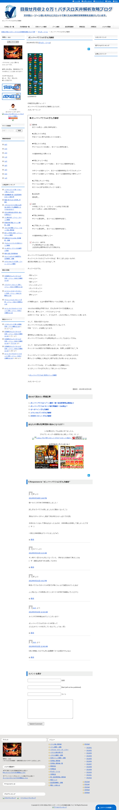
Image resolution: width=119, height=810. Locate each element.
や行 (5, 174)
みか (34, 608)
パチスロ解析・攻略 (56, 755)
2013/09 (89, 769)
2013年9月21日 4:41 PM (38, 581)
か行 (5, 149)
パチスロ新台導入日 (56, 752)
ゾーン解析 (55, 27)
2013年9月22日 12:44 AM (38, 612)
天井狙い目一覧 (9, 27)
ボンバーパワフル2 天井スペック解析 (43, 375)
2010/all (87, 787)
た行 (5, 157)
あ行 (5, 144)
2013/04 (89, 756)
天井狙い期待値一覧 (56, 763)
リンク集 (77, 1)
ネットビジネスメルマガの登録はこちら (15, 778)
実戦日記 (82, 27)
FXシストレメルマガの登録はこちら (14, 772)
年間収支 (53, 769)
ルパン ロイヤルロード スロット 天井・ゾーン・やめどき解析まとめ (13, 311)
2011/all (86, 784)
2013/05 (89, 759)
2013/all (87, 744)
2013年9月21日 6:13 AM (38, 553)
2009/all (87, 790)
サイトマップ (99, 1)
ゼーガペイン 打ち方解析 (39, 409)
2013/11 (89, 775)
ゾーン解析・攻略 (55, 747)
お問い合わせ (87, 1)
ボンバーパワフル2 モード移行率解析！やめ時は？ (49, 406)
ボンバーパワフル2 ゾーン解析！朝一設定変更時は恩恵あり (52, 403)
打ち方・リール (44, 43)
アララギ (13, 343)
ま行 (5, 170)
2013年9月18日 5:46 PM (38, 498)
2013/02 (89, 750)
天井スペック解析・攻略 (58, 758)
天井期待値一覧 (25, 27)
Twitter (109, 1)
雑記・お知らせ (55, 785)
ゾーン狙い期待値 (55, 744)
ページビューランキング (28, 798)
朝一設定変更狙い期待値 (58, 777)
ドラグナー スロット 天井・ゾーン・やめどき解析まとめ (13, 286)
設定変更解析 (69, 27)
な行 (5, 161)
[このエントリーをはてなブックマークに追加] (89, 49)
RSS (116, 1)
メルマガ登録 (106, 27)
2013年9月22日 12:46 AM (38, 646)
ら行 (5, 178)
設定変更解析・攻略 (56, 782)
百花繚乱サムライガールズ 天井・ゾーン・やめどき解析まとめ (13, 278)
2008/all (87, 792)
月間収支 (93, 27)
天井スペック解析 (41, 27)
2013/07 (89, 764)
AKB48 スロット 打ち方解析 (40, 416)
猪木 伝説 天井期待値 (11, 253)
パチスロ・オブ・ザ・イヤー (59, 749)
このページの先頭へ (106, 807)
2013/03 (89, 753)
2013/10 (89, 772)
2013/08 (89, 767)
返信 (32, 539)
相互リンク (53, 780)
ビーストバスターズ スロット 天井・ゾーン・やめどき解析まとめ (12, 293)
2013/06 (89, 761)
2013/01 (89, 748)
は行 (5, 165)
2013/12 (89, 778)
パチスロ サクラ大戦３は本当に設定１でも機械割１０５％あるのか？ (12, 207)
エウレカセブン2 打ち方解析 (40, 413)
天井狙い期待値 (55, 760)
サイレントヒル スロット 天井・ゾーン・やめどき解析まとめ (13, 302)
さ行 (5, 153)
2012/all (87, 782)
